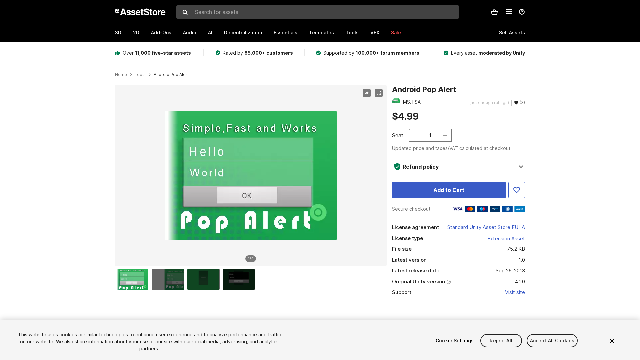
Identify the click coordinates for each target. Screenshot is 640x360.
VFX (374, 32)
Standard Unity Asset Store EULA (486, 227)
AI (210, 32)
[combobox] (317, 12)
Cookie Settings (455, 340)
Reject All (501, 340)
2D (136, 32)
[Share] (367, 93)
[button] (494, 12)
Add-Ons (161, 32)
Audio (189, 32)
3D (118, 32)
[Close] (612, 341)
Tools (352, 32)
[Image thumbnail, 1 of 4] (134, 279)
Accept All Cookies (552, 340)
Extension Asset (506, 238)
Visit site (515, 292)
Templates (321, 32)
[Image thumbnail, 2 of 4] (169, 279)
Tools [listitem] (140, 74)
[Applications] (509, 12)
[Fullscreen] (379, 93)
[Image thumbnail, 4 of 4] (240, 279)
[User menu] (521, 12)
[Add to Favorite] (516, 190)
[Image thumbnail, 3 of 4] (205, 279)
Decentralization (243, 32)
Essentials (285, 32)
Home (121, 74)
